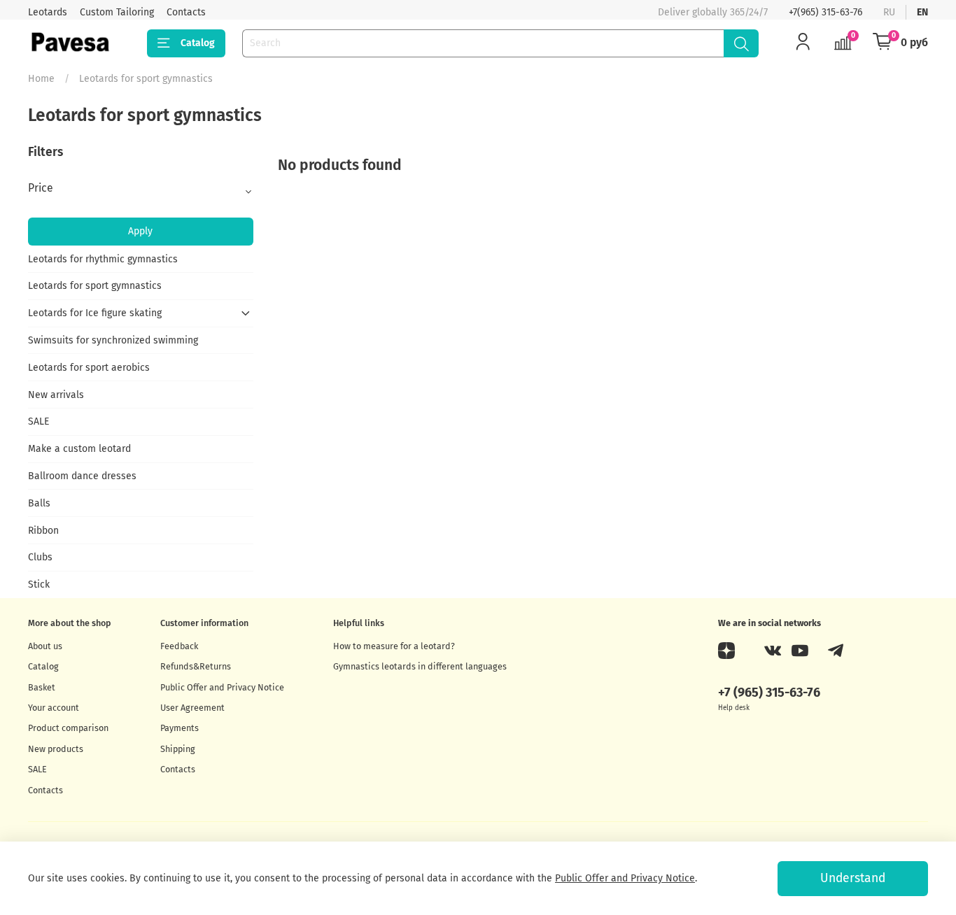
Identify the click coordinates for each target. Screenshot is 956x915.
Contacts (186, 12)
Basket (41, 687)
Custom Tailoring (117, 12)
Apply (140, 231)
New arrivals (56, 395)
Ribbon (43, 531)
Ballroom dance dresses (82, 476)
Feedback (179, 646)
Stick (39, 584)
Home (41, 79)
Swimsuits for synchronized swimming (113, 340)
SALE (38, 421)
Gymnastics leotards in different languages (420, 666)
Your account (53, 707)
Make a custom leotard (79, 449)
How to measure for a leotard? (394, 646)
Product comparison (68, 728)
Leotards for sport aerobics (89, 368)
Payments (179, 728)
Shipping (177, 749)
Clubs (40, 557)
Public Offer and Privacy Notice (222, 687)
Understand (852, 878)
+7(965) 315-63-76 (825, 12)
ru (889, 12)
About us (45, 646)
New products (55, 749)
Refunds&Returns (195, 666)
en (922, 12)
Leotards (47, 12)
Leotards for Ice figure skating (95, 313)
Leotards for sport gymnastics (95, 286)
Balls (39, 503)
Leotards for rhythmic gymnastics (103, 259)
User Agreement (192, 707)
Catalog (198, 43)
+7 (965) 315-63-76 (769, 692)
